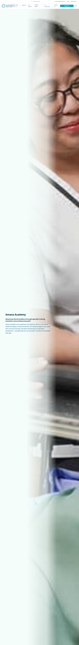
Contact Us (56, 5)
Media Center (73, 1)
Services (23, 5)
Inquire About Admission (67, 6)
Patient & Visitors (36, 5)
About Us (17, 5)
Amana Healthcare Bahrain (60, 1)
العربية (75, 6)
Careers (68, 1)
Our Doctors (30, 5)
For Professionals (47, 5)
